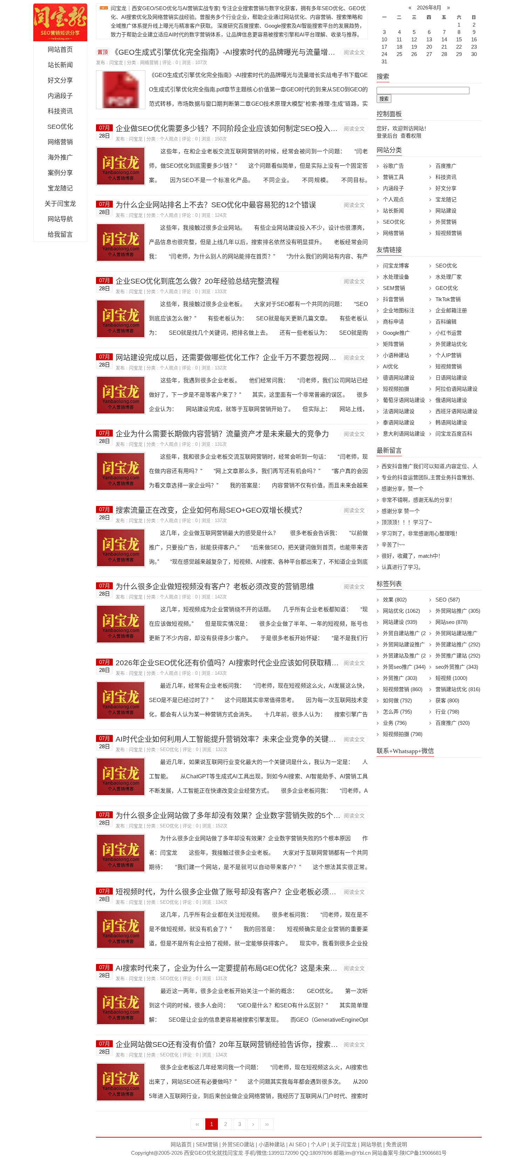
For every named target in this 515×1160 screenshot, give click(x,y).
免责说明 (396, 1144)
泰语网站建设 (398, 422)
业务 (395, 723)
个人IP (318, 1144)
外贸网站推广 (457, 611)
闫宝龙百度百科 (453, 434)
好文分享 (60, 80)
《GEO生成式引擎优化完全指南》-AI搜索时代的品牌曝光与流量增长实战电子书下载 (249, 52)
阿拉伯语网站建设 (456, 389)
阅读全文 (354, 52)
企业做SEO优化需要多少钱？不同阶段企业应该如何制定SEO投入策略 (230, 128)
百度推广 (445, 166)
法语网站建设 (398, 411)
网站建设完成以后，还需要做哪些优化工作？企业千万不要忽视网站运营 (233, 357)
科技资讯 (60, 111)
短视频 (451, 678)
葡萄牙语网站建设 (404, 400)
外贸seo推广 (404, 667)
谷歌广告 (393, 166)
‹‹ (197, 1124)
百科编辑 (445, 322)
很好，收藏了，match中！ (412, 556)
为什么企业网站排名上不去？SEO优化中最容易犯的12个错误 (216, 205)
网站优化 (401, 611)
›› (267, 1124)
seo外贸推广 (456, 667)
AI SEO (298, 1144)
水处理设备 (396, 277)
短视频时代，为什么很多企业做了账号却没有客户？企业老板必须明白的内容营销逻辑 (255, 892)
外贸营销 (445, 222)
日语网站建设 (451, 378)
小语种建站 (396, 355)
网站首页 (60, 49)
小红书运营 (448, 333)
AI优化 (390, 366)
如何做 (397, 700)
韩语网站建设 (451, 422)
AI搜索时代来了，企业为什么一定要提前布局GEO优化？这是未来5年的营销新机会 (251, 968)
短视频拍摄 (396, 389)
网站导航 (60, 219)
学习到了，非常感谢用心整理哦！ (421, 533)
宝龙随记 (60, 188)
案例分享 (60, 172)
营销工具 (393, 177)
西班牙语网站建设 (456, 411)
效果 (395, 600)
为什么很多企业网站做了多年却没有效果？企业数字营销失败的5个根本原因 (239, 815)
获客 (447, 700)
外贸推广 (400, 678)
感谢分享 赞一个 (401, 511)
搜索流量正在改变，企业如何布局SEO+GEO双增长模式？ (211, 510)
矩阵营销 (393, 344)
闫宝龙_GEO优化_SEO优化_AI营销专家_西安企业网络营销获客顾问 (60, 22)
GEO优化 (446, 288)
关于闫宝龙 (60, 203)
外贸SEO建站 (238, 1144)
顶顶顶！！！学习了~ (407, 522)
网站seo (451, 622)
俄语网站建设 (451, 400)
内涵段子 (60, 95)
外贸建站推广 (457, 644)
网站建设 (445, 211)
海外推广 (60, 157)
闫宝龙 (116, 62)
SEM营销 (394, 288)
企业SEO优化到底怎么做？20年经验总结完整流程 (197, 281)
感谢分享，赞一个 (403, 489)
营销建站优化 (457, 689)
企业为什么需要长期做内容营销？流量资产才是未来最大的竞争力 (222, 434)
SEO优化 (60, 126)
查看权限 (410, 136)
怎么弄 (397, 712)
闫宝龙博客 (396, 266)
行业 (447, 712)
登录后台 (387, 136)
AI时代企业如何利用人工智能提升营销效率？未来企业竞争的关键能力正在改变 (244, 739)
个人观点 (169, 138)
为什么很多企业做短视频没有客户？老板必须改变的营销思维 (215, 586)
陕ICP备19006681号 (423, 1153)
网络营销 (60, 142)
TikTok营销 (448, 299)
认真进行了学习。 (403, 567)
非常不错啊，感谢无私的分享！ (418, 500)
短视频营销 (448, 233)
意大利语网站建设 (404, 434)
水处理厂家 (448, 277)
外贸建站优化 (451, 344)
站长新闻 (60, 65)
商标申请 (393, 322)
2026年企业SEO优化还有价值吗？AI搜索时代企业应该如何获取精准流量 (234, 663)
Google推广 (396, 333)
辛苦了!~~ (393, 545)
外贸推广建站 (457, 656)
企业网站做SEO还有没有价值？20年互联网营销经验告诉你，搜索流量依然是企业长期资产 (264, 1044)
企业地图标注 (398, 310)
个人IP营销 (448, 355)
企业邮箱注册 (451, 310)
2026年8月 (429, 8)
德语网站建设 (398, 378)
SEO (447, 600)
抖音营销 (393, 299)
